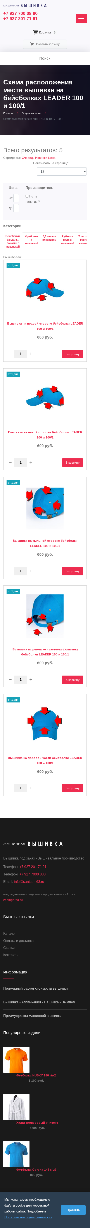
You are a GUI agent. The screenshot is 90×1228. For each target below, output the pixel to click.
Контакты (10, 955)
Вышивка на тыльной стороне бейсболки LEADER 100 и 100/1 (45, 543)
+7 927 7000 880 (32, 874)
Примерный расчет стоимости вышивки (35, 988)
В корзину (73, 354)
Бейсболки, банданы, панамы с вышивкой (12, 241)
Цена (51, 157)
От (10, 198)
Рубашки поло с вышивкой (67, 240)
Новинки (41, 157)
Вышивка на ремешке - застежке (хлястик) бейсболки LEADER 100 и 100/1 (45, 652)
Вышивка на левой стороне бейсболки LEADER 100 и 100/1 (45, 434)
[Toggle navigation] (81, 18)
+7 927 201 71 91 (20, 18)
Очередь (28, 157)
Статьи (9, 948)
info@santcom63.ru (29, 882)
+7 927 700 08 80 (20, 13)
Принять (73, 1210)
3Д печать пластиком (49, 238)
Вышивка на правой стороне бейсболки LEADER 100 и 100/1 (45, 326)
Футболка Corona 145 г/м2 (36, 1169)
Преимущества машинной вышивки (32, 1016)
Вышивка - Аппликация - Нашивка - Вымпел (39, 1002)
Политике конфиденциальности (28, 1217)
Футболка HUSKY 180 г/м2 (36, 1075)
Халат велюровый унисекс (37, 1122)
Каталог (9, 933)
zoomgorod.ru (13, 899)
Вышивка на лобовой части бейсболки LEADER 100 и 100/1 (45, 760)
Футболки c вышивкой (31, 240)
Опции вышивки (32, 113)
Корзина (47, 32)
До (10, 208)
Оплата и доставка (18, 941)
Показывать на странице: (51, 163)
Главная (8, 113)
